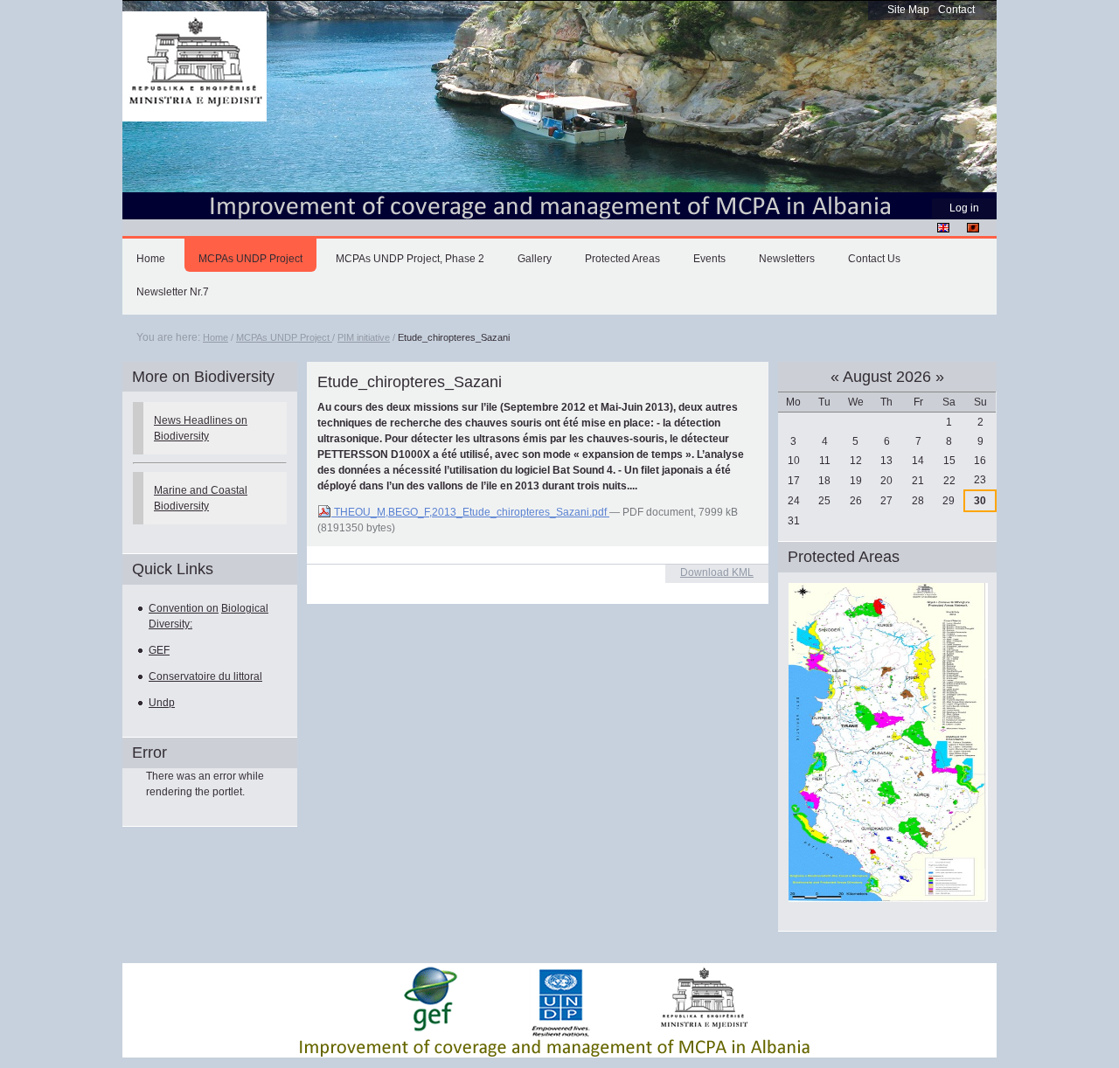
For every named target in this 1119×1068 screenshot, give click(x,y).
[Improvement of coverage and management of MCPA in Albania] (194, 67)
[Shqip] (973, 227)
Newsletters (787, 259)
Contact (956, 9)
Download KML (717, 572)
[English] (943, 227)
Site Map (908, 9)
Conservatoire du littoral (205, 676)
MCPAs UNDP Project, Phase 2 (410, 259)
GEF (159, 650)
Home (150, 259)
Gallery (535, 259)
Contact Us (874, 259)
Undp (162, 703)
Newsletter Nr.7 (172, 292)
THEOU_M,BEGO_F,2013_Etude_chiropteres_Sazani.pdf (470, 512)
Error (149, 752)
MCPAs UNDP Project (250, 259)
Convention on (184, 608)
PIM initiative (363, 337)
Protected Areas (622, 259)
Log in (964, 208)
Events (709, 259)
